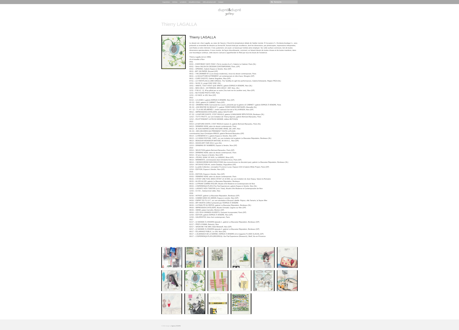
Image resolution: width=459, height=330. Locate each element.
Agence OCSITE (176, 326)
